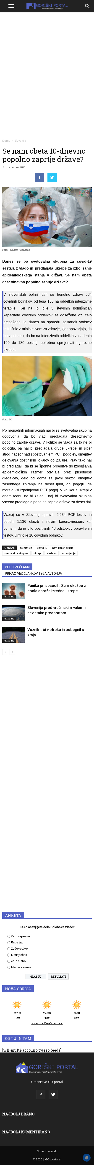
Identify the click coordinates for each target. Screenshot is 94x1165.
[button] (87, 6)
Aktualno (9, 596)
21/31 (76, 1015)
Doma (6, 141)
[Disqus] (47, 724)
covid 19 (42, 547)
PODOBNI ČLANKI (17, 567)
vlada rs (52, 553)
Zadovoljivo (19, 948)
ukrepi (38, 553)
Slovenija (20, 141)
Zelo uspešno (20, 936)
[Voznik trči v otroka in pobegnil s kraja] (13, 635)
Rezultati (58, 976)
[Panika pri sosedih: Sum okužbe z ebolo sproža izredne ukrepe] (13, 591)
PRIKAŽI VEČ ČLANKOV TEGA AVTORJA (33, 573)
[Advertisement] (47, 63)
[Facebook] (40, 1094)
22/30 (47, 1015)
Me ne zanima (21, 967)
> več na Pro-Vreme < (47, 1023)
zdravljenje (69, 553)
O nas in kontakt (47, 1151)
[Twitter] (53, 1094)
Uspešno (17, 942)
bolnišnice (26, 547)
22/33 (17, 1015)
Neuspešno (19, 955)
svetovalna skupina (16, 553)
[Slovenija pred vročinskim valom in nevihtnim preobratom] (13, 613)
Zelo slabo (18, 961)
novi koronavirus (62, 547)
